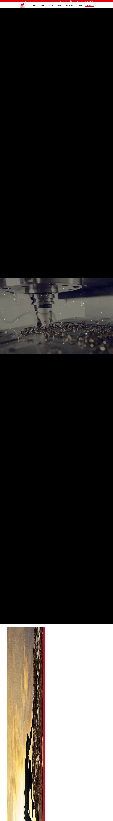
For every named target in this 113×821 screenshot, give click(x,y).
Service (51, 5)
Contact (89, 5)
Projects (80, 5)
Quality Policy (69, 5)
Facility (59, 5)
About (42, 5)
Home (34, 5)
